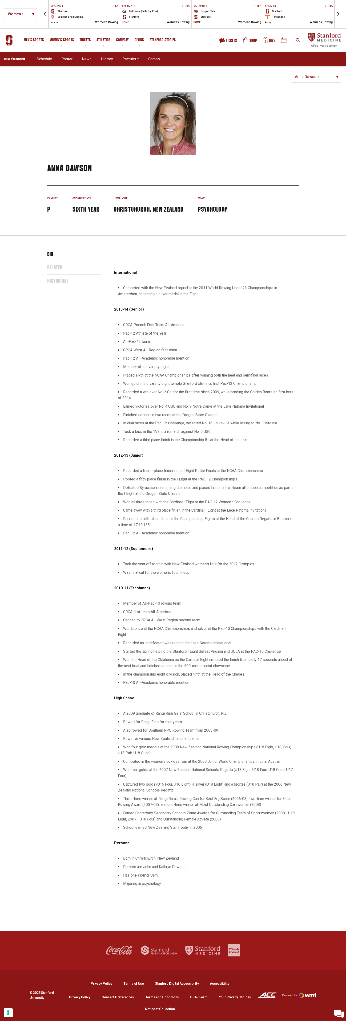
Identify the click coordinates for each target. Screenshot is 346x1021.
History (107, 59)
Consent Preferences (118, 997)
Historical (57, 281)
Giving (139, 40)
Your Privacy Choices (235, 997)
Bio (50, 254)
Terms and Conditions (162, 997)
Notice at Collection (160, 1009)
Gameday (122, 40)
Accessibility (219, 983)
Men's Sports (34, 40)
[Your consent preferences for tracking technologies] (8, 1012)
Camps (154, 59)
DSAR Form (198, 997)
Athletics (104, 40)
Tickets (85, 40)
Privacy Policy (105, 983)
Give (269, 42)
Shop (250, 42)
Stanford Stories (163, 40)
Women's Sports (62, 40)
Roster (66, 59)
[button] (44, 14)
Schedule (44, 59)
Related (54, 268)
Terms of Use (133, 983)
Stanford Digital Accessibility (180, 983)
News (87, 59)
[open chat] (339, 1014)
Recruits (129, 59)
